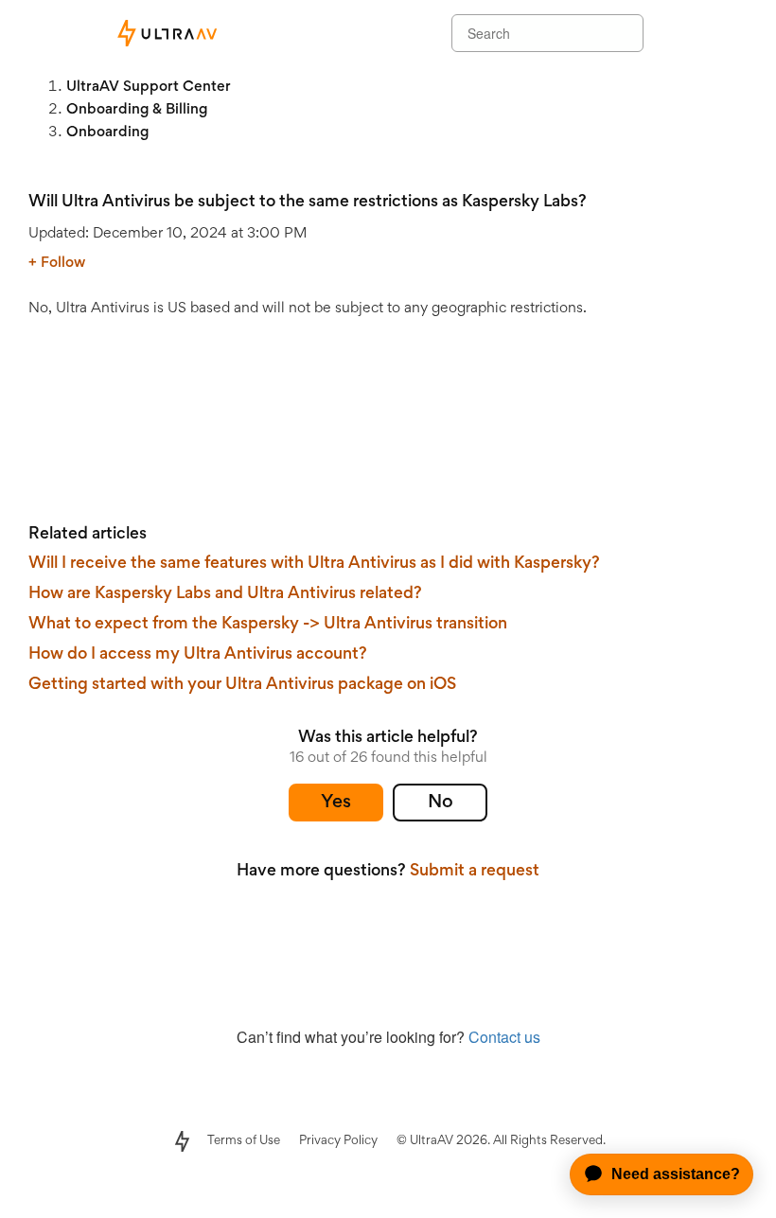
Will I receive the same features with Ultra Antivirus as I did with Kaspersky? (314, 564)
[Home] (166, 33)
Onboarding (107, 132)
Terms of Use (243, 1141)
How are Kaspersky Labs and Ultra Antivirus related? (225, 594)
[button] (336, 802)
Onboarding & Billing (136, 109)
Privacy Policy (338, 1141)
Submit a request (474, 871)
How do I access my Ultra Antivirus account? (197, 654)
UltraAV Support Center (148, 87)
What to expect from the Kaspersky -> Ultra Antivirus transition (267, 624)
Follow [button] (63, 263)
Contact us (504, 1037)
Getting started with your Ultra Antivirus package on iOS (242, 685)
